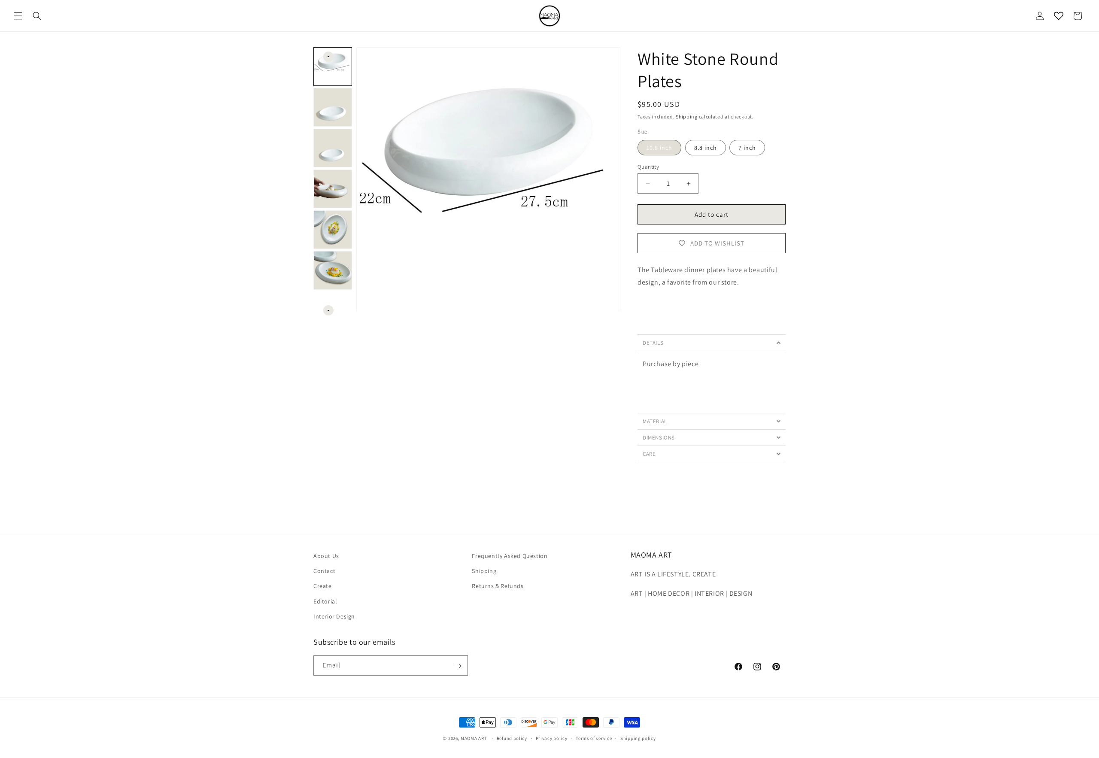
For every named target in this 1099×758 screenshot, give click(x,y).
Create (322, 586)
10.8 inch (659, 148)
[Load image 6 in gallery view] (332, 270)
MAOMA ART (474, 738)
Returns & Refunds (497, 586)
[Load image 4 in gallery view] (332, 189)
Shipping (687, 116)
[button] (18, 15)
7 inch (747, 148)
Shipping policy (638, 738)
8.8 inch (705, 148)
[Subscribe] (458, 666)
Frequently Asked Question (509, 556)
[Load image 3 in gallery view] (332, 148)
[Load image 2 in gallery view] (332, 107)
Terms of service (594, 738)
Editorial (325, 601)
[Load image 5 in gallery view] (332, 229)
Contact (324, 571)
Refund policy (512, 738)
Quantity (648, 166)
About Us (326, 556)
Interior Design (334, 616)
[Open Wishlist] (1058, 15)
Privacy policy (552, 738)
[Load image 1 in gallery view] (332, 66)
